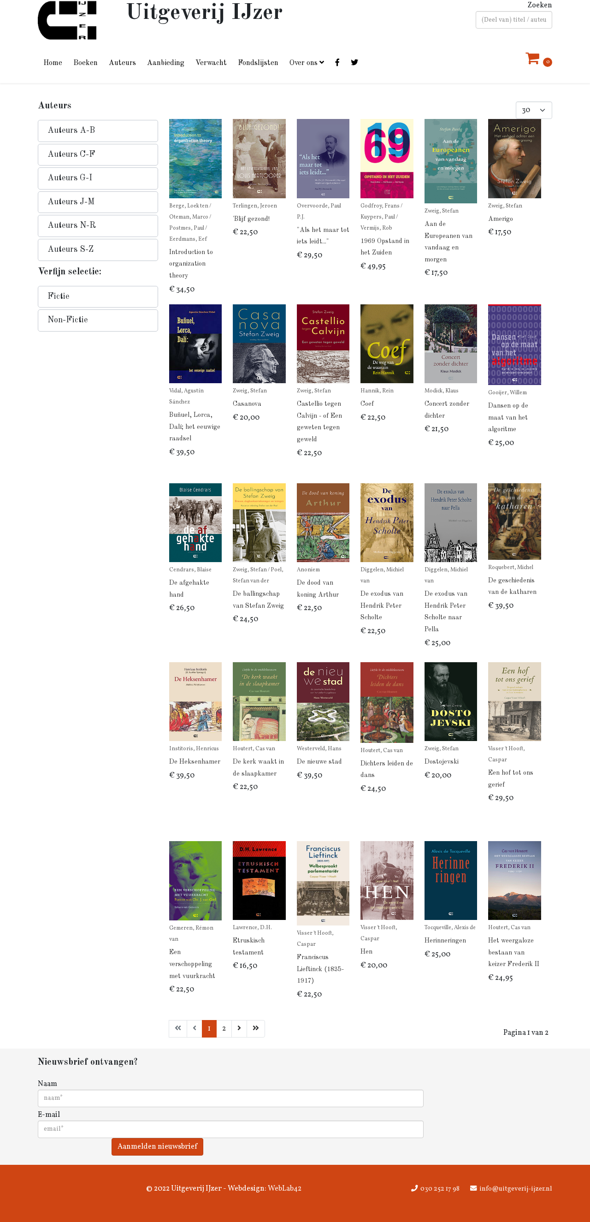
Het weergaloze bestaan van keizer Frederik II (513, 952)
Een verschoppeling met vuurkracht (192, 964)
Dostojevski (442, 762)
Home (52, 63)
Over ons (303, 63)
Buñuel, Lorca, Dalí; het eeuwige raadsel (194, 427)
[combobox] (514, 20)
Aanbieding (165, 63)
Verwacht (211, 63)
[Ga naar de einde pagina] (256, 1029)
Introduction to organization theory (191, 264)
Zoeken (539, 5)
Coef (367, 404)
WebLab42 (283, 1189)
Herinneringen (445, 940)
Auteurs (122, 63)
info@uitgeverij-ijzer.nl (515, 1188)
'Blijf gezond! (251, 219)
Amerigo (500, 219)
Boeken (85, 63)
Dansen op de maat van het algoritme (508, 418)
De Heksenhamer (194, 762)
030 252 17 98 (440, 1188)
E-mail (49, 1115)
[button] (98, 131)
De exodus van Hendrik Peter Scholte (381, 606)
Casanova (247, 404)
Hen (366, 952)
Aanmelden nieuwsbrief (157, 1147)
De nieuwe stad (319, 762)
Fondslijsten (258, 63)
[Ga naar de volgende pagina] (239, 1029)
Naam (47, 1084)
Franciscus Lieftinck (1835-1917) (320, 969)
